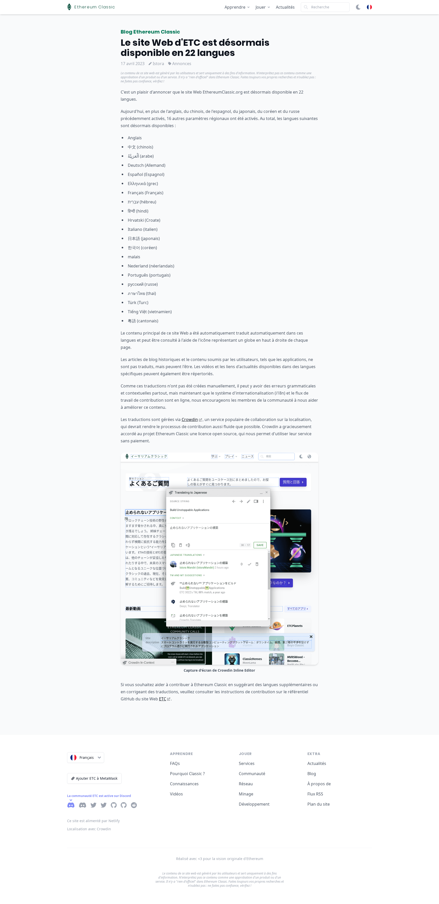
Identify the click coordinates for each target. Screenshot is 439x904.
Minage (246, 794)
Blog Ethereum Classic (150, 31)
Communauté (252, 773)
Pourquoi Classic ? (187, 773)
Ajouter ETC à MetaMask (96, 778)
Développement (254, 804)
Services (247, 763)
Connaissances (184, 784)
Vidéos (176, 794)
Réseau (246, 784)
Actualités (285, 7)
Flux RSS (315, 794)
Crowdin (190, 419)
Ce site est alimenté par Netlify (93, 820)
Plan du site (318, 804)
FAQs (175, 763)
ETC (162, 699)
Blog (311, 773)
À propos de (319, 784)
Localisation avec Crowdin (89, 828)
